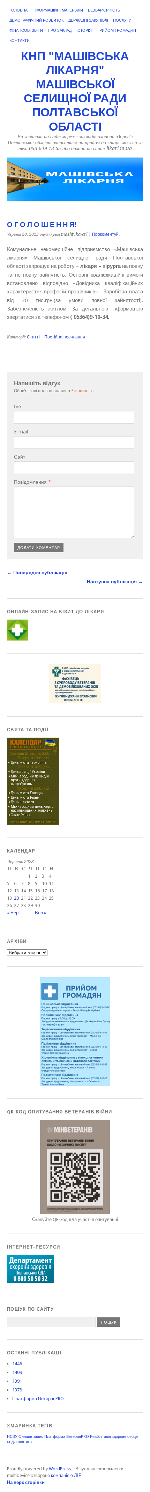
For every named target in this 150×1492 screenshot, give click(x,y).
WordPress (60, 1468)
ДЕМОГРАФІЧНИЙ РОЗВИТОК (36, 20)
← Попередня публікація (37, 572)
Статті (33, 337)
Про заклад (60, 30)
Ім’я (18, 406)
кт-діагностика (19, 1442)
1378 (17, 1389)
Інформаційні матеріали (57, 10)
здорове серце (125, 1436)
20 (16, 898)
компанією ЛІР (66, 1475)
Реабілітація (100, 1436)
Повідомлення (32, 482)
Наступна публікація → (115, 581)
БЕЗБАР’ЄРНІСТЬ (104, 10)
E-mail (21, 431)
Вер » (40, 912)
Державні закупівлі (88, 20)
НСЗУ (12, 1436)
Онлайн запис (30, 1436)
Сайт (19, 457)
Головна (18, 10)
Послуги (122, 20)
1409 (17, 1372)
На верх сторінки (26, 1482)
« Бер (12, 912)
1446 (17, 1363)
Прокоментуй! (106, 234)
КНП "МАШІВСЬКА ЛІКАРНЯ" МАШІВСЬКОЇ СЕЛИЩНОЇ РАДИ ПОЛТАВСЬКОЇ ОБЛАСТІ (75, 91)
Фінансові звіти (26, 30)
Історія (84, 30)
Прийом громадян (116, 30)
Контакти (19, 40)
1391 (17, 1381)
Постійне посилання (64, 337)
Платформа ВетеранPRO (38, 1398)
